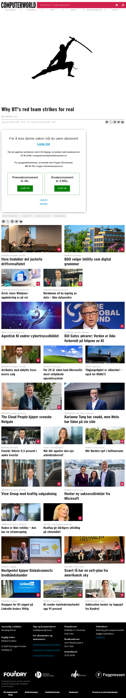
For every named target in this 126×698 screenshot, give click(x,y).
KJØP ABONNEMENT (62, 5)
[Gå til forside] (18, 5)
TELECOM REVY (10, 10)
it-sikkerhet (26, 216)
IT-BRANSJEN (31, 10)
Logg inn (43, 144)
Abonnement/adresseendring (46, 644)
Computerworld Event (43, 655)
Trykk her (100, 637)
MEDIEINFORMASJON (94, 10)
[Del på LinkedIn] (115, 122)
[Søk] (123, 5)
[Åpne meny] (116, 5)
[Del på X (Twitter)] (111, 122)
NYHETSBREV (45, 5)
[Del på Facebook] (107, 122)
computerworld (10, 216)
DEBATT (73, 10)
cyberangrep (59, 216)
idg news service (42, 216)
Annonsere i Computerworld (46, 650)
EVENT (52, 10)
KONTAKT (115, 10)
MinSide (43, 204)
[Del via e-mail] (118, 122)
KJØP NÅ (25, 188)
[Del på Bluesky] (122, 122)
